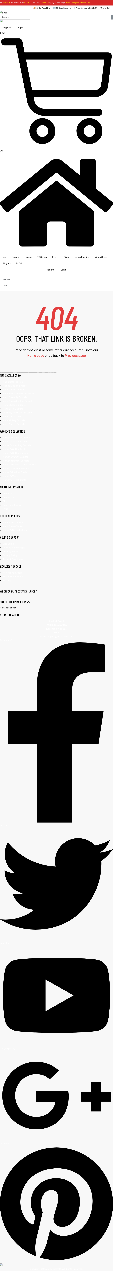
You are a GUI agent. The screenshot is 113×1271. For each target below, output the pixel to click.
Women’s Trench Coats (14, 480)
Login (64, 269)
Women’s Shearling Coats (16, 441)
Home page (35, 356)
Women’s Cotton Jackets (15, 453)
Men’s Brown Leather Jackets (18, 401)
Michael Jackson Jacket (15, 385)
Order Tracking (43, 8)
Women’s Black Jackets (15, 530)
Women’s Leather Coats (15, 472)
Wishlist (106, 8)
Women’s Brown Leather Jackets (20, 464)
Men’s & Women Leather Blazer (18, 393)
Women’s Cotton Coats (14, 449)
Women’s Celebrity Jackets (16, 437)
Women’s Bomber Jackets (16, 460)
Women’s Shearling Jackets (17, 445)
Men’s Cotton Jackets (14, 424)
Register (51, 269)
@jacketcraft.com (63, 636)
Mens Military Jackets (14, 420)
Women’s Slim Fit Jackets (16, 468)
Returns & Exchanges (14, 547)
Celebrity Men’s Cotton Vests (17, 412)
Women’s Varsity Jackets (15, 457)
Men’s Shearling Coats (14, 405)
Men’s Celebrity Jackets (15, 397)
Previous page (75, 356)
